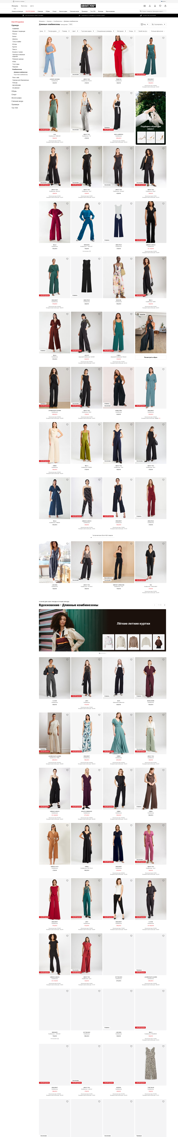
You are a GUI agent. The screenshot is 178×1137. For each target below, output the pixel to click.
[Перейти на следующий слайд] (164, 605)
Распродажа (52, 31)
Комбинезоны (58, 21)
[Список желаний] (160, 6)
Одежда (49, 21)
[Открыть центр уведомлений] (155, 5)
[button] (145, 24)
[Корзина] (165, 6)
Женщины (15, 6)
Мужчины (24, 6)
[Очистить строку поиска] (165, 11)
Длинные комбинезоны (71, 21)
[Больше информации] (55, 85)
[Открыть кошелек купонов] (145, 6)
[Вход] (150, 6)
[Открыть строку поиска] (140, 11)
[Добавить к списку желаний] (67, 38)
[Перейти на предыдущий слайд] (154, 605)
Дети (32, 6)
